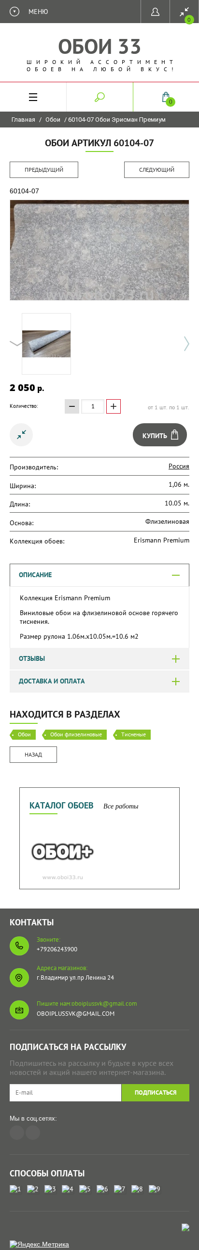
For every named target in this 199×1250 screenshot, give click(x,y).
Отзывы (32, 658)
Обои (52, 119)
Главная (23, 119)
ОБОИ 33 (100, 46)
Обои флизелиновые (76, 734)
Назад (33, 754)
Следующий (156, 169)
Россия (179, 466)
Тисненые (133, 734)
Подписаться (156, 1092)
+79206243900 (57, 949)
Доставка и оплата (52, 681)
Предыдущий (44, 169)
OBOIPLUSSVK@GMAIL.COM (75, 1014)
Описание (35, 574)
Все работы (120, 806)
